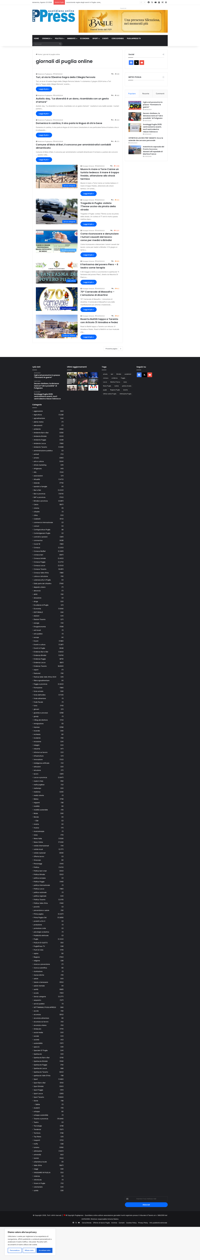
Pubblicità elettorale (41, 935)
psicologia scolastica (41, 932)
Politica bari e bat (40, 871)
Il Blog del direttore (41, 720)
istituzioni (37, 767)
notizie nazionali (39, 853)
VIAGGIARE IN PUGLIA (42, 1172)
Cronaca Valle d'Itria (41, 573)
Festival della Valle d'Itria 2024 (45, 677)
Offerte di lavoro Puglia (101, 1223)
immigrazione (39, 723)
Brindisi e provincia (41, 501)
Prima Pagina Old (40, 917)
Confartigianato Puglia (42, 533)
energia (36, 623)
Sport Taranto (39, 1097)
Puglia (36, 939)
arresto (36, 458)
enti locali (37, 630)
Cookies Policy (131, 1223)
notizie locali (38, 849)
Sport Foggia (38, 1090)
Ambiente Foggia (40, 440)
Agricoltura (38, 415)
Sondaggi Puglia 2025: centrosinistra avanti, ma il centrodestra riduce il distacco (152, 128)
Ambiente (71, 38)
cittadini (37, 512)
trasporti (37, 1140)
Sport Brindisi (39, 1086)
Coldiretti (37, 519)
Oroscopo (37, 860)
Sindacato (37, 1029)
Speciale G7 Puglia (41, 1050)
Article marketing (40, 465)
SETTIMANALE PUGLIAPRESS (45, 1007)
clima (36, 515)
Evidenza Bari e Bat (41, 652)
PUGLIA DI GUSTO (41, 943)
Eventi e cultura (39, 644)
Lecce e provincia (40, 777)
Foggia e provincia (40, 684)
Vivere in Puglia (39, 1183)
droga (36, 601)
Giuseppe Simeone (88, 166)
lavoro (36, 774)
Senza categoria (40, 996)
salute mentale (39, 986)
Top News (37, 1137)
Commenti (160, 93)
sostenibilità (38, 1043)
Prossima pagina (111, 349)
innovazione (38, 759)
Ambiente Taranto (40, 447)
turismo (36, 1147)
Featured (37, 673)
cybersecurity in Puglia (42, 580)
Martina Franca (115, 382)
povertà (36, 907)
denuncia (37, 591)
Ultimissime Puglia (125, 394)
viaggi (36, 1169)
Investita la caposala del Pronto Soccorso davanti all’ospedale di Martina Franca (153, 150)
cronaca (105, 378)
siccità (36, 1011)
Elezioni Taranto (39, 619)
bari (112, 374)
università (37, 1154)
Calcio (36, 504)
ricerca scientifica (40, 968)
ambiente (37, 429)
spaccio (36, 1047)
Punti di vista (38, 950)
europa (36, 637)
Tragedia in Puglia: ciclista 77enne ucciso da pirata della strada (98, 206)
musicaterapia (39, 831)
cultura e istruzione (41, 576)
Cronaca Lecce (39, 565)
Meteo (36, 799)
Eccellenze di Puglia (41, 605)
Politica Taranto (39, 899)
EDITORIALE (38, 612)
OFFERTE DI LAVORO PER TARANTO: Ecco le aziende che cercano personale (145, 139)
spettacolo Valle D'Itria (42, 1075)
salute (36, 978)
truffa (36, 1144)
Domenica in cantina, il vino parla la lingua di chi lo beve (69, 123)
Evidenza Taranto (40, 666)
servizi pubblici (39, 1004)
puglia (105, 390)
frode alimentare (40, 698)
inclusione (37, 741)
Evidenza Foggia (40, 659)
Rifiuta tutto (29, 1250)
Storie (36, 1101)
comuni (36, 526)
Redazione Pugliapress (45, 74)
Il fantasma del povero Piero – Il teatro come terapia (99, 266)
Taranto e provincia (41, 1119)
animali (36, 454)
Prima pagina (38, 914)
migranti (37, 803)
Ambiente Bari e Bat (41, 433)
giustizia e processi (41, 713)
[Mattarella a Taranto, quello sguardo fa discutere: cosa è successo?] (83, 375)
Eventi (105, 38)
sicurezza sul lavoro (41, 1022)
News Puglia (107, 386)
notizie (116, 386)
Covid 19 (37, 544)
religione (37, 961)
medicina (37, 792)
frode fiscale (38, 702)
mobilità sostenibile (41, 810)
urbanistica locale (40, 1162)
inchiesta (37, 734)
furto (35, 706)
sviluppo (37, 1111)
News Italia (38, 838)
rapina (36, 953)
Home (36, 38)
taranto (125, 390)
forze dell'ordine (39, 695)
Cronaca (46, 38)
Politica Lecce (39, 889)
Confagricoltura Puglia (42, 530)
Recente (145, 93)
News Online (38, 842)
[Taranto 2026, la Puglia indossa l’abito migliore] (93, 388)
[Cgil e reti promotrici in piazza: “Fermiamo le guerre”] (134, 105)
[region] (30, 1241)
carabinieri (127, 374)
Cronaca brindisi (40, 558)
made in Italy (38, 781)
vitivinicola (38, 1180)
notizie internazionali (41, 846)
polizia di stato (126, 386)
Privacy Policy (143, 1223)
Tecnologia (38, 1126)
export (36, 670)
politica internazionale (42, 885)
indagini (36, 745)
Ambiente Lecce (40, 443)
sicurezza (37, 1014)
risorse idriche (39, 975)
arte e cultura (39, 461)
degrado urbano (39, 587)
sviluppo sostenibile (41, 1115)
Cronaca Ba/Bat (40, 551)
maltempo (37, 788)
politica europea (40, 878)
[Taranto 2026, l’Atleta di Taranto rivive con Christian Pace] (93, 375)
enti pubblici (38, 634)
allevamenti (38, 425)
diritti (35, 594)
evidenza (115, 378)
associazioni (38, 476)
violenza (37, 1176)
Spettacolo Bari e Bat (42, 1058)
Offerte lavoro (39, 856)
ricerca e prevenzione (42, 964)
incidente (37, 738)
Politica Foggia (39, 882)
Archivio (114, 1223)
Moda (36, 813)
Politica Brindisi (39, 874)
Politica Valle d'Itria (41, 903)
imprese (37, 727)
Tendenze (37, 1129)
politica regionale (40, 896)
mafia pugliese (39, 785)
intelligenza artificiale (41, 763)
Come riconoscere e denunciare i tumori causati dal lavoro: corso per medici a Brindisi (99, 237)
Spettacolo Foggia (40, 1065)
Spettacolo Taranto (41, 1072)
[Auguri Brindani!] (72, 388)
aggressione (38, 411)
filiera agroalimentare (41, 680)
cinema (36, 508)
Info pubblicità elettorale (158, 1223)
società (36, 1040)
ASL (35, 472)
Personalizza (15, 1250)
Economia (84, 38)
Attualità (37, 479)
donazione (37, 598)
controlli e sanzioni (40, 537)
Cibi (36, 821)
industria (37, 749)
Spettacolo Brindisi (41, 1061)
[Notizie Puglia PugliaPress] (53, 16)
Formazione (38, 688)
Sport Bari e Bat (39, 1083)
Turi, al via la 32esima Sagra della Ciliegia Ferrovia (65, 77)
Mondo (36, 817)
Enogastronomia (40, 627)
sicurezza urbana (40, 1025)
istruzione (37, 770)
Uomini (36, 1158)
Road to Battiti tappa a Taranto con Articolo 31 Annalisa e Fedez (99, 320)
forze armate (38, 691)
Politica (59, 38)
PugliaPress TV (134, 38)
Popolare (132, 93)
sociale (36, 1036)
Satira (37, 1104)
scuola (36, 993)
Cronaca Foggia (39, 562)
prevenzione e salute (41, 910)
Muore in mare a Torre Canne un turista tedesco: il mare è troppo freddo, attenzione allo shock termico (99, 174)
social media (38, 1032)
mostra (36, 824)
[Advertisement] (69, 1243)
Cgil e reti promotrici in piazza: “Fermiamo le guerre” (152, 104)
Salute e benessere (41, 982)
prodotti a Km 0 (39, 921)
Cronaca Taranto (40, 569)
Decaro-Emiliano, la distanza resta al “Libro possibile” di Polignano (153, 115)
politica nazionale (40, 892)
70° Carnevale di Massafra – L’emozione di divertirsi (97, 293)
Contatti (122, 1223)
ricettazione (38, 971)
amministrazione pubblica (43, 451)
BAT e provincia (39, 497)
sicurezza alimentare (41, 1018)
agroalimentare (39, 418)
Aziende (37, 483)
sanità (36, 989)
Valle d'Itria (38, 1165)
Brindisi (118, 374)
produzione (38, 925)
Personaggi (38, 864)
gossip (36, 716)
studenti (37, 1108)
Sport (95, 38)
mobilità (36, 806)
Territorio (37, 1133)
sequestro (37, 1000)
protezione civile (40, 928)
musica (36, 828)
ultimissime (38, 1151)
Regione (37, 957)
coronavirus (38, 540)
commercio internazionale (43, 522)
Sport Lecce (38, 1093)
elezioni (36, 616)
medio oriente (39, 795)
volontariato (38, 1187)
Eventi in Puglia (39, 648)
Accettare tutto (44, 1250)
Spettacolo (38, 1054)
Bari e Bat (37, 490)
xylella (36, 1190)
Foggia (123, 378)
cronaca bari (38, 555)
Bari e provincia (39, 494)
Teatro (36, 1122)
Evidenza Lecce (39, 662)
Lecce (105, 382)
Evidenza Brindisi (40, 655)
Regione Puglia (115, 390)
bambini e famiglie (40, 486)
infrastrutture (39, 756)
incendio (37, 731)
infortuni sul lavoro (40, 752)
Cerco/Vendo (118, 38)
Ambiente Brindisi (40, 436)
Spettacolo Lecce (40, 1068)
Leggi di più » (44, 89)
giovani (36, 709)
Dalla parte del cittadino (42, 583)
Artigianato (38, 468)
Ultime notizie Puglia (109, 394)
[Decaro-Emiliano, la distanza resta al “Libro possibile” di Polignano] (134, 116)
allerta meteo (39, 422)
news (36, 835)
